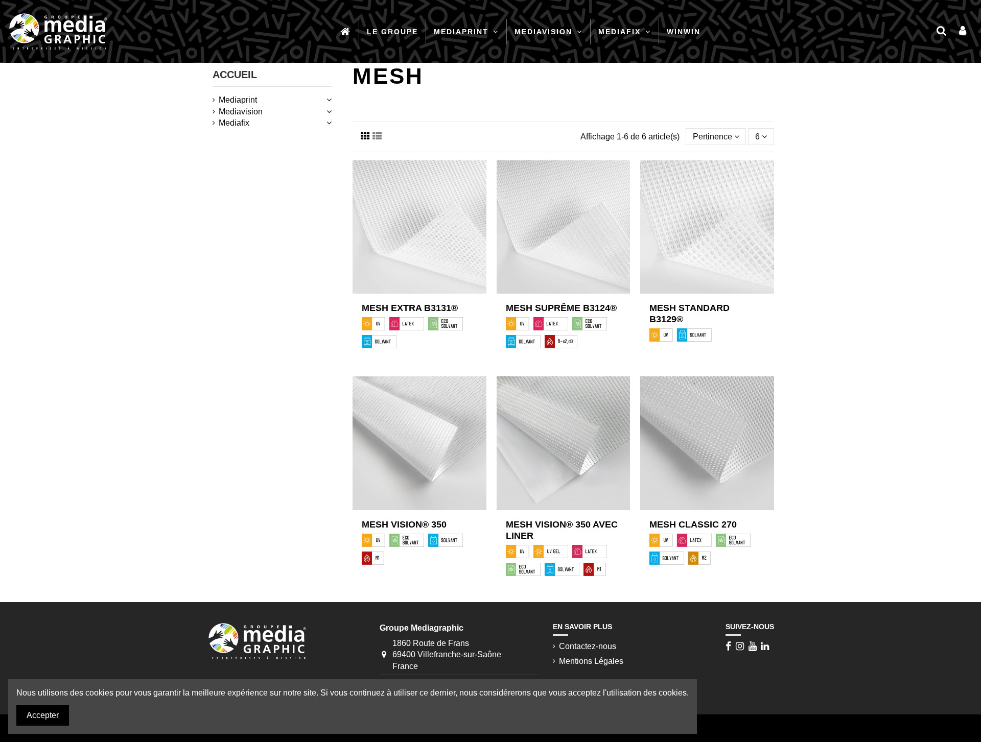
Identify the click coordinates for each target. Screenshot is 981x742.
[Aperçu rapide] (427, 293)
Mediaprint (238, 99)
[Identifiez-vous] (962, 31)
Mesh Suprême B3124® (561, 308)
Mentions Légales (591, 661)
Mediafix (234, 122)
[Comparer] (411, 293)
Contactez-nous (587, 646)
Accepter (43, 715)
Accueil (235, 74)
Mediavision (241, 111)
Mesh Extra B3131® (410, 308)
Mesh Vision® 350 (404, 524)
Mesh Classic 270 (693, 524)
